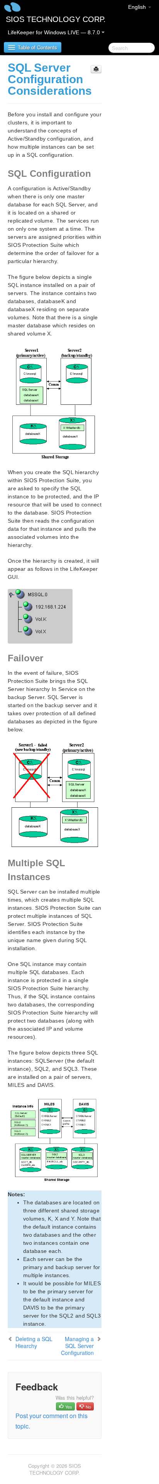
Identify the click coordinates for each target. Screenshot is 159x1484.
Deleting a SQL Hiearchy (33, 1342)
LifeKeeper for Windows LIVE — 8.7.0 (54, 32)
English (137, 7)
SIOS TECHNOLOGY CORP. (56, 19)
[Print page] (96, 69)
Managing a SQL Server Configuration (77, 1345)
